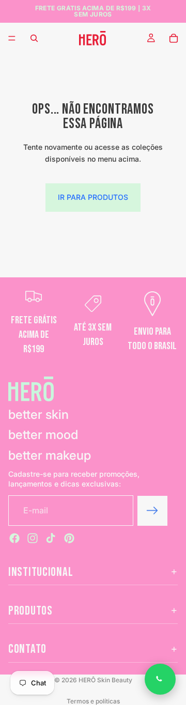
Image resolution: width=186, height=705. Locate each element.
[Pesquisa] (34, 38)
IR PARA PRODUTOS (93, 197)
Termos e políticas (93, 701)
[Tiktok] (50, 538)
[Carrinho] (173, 38)
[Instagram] (32, 538)
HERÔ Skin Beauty (105, 680)
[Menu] (12, 38)
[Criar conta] (152, 511)
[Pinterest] (69, 538)
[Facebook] (14, 538)
